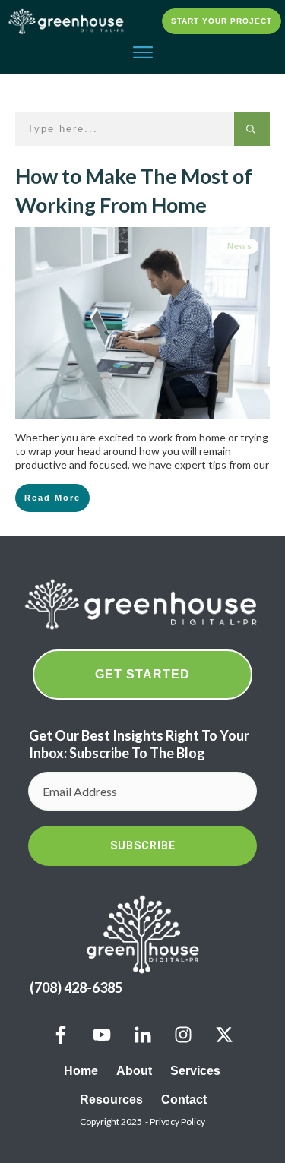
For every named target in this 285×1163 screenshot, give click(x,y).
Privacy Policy (177, 1121)
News (239, 246)
